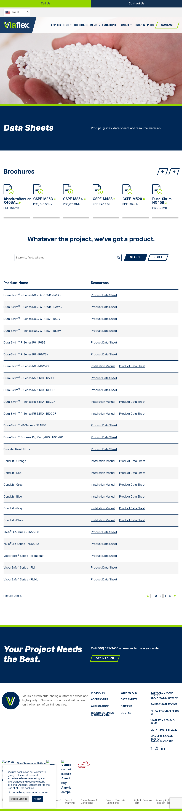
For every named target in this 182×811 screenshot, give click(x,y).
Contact (167, 25)
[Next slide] (174, 171)
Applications (100, 706)
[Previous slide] (162, 171)
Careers (126, 706)
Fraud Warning (70, 801)
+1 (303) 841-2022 (167, 730)
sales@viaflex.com (164, 704)
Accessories (99, 699)
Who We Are (129, 693)
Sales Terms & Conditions (89, 801)
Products (98, 693)
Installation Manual (103, 366)
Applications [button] (60, 25)
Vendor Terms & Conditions (115, 801)
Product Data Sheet (104, 295)
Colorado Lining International (96, 25)
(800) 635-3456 (107, 648)
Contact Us (136, 3)
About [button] (125, 25)
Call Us (45, 3)
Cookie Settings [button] (19, 799)
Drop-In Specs (144, 25)
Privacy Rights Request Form (164, 801)
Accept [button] (37, 799)
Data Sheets (129, 699)
